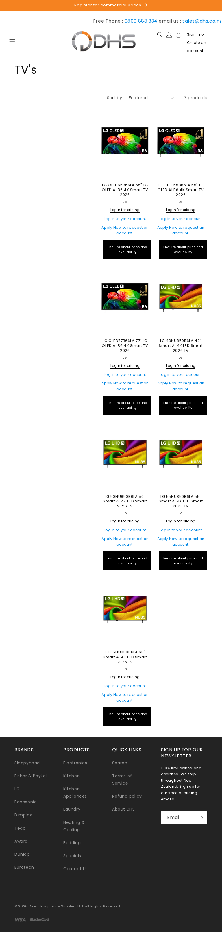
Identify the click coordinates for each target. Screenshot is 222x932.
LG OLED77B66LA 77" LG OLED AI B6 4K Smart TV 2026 (125, 346)
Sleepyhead (27, 763)
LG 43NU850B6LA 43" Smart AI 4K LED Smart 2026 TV (181, 346)
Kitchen (71, 776)
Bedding (72, 843)
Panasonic (25, 802)
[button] (12, 41)
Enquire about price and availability (127, 249)
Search (119, 763)
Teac (19, 828)
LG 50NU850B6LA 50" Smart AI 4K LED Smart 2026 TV (125, 501)
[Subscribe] (201, 817)
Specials (72, 856)
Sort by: (115, 98)
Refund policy (127, 796)
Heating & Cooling (74, 826)
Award (21, 841)
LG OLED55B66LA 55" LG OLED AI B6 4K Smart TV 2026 (181, 190)
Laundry (71, 809)
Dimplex (23, 815)
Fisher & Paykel (30, 776)
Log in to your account (125, 218)
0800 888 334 (141, 21)
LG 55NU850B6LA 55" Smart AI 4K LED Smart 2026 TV (181, 501)
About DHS (123, 809)
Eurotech (24, 867)
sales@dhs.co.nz (202, 21)
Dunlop (22, 854)
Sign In (194, 34)
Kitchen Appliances (75, 792)
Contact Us (75, 869)
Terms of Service (122, 779)
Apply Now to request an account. (125, 230)
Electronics (75, 763)
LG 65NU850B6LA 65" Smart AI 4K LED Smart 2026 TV (125, 657)
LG (17, 789)
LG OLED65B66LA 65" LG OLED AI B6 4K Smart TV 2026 (125, 190)
